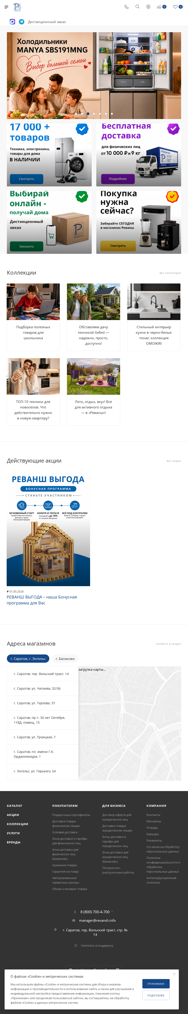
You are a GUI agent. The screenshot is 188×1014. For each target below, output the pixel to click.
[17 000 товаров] (49, 155)
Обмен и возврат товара (69, 889)
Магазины (154, 821)
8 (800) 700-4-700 (95, 912)
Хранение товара (64, 865)
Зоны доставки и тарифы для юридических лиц (115, 841)
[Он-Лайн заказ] (49, 222)
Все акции (174, 461)
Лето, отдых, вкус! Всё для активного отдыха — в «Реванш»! (93, 407)
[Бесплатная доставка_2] (139, 155)
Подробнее (156, 995)
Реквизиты (154, 840)
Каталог (14, 806)
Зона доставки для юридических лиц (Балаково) (115, 856)
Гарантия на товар (65, 871)
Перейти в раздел (168, 644)
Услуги (13, 833)
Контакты (153, 815)
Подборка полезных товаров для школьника (33, 332)
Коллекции (17, 824)
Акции (13, 815)
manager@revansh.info (97, 920)
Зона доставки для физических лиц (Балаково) (65, 854)
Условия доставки (64, 832)
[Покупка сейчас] (139, 222)
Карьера (153, 834)
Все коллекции (170, 273)
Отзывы (152, 828)
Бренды (14, 842)
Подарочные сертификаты (71, 815)
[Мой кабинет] (148, 7)
